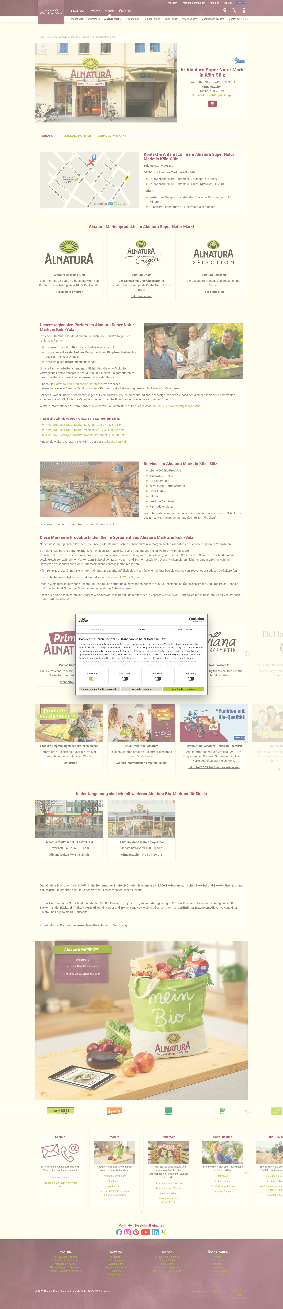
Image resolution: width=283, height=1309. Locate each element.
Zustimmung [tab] (97, 629)
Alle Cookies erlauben (183, 689)
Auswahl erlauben (141, 689)
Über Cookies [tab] (185, 629)
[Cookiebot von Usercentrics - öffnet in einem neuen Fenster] (191, 620)
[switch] (125, 679)
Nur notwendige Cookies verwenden (99, 689)
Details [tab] (141, 629)
